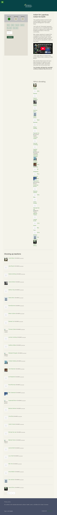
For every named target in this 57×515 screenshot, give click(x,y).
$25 (8, 25)
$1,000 (9, 28)
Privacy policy (7, 501)
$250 (22, 25)
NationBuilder (50, 510)
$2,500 (15, 28)
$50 (13, 25)
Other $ (9, 30)
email (11, 511)
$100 (17, 25)
